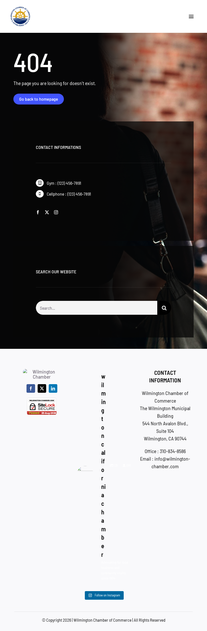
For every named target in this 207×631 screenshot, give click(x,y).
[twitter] (47, 212)
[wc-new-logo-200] (20, 9)
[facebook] (38, 212)
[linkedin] (53, 388)
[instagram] (56, 212)
